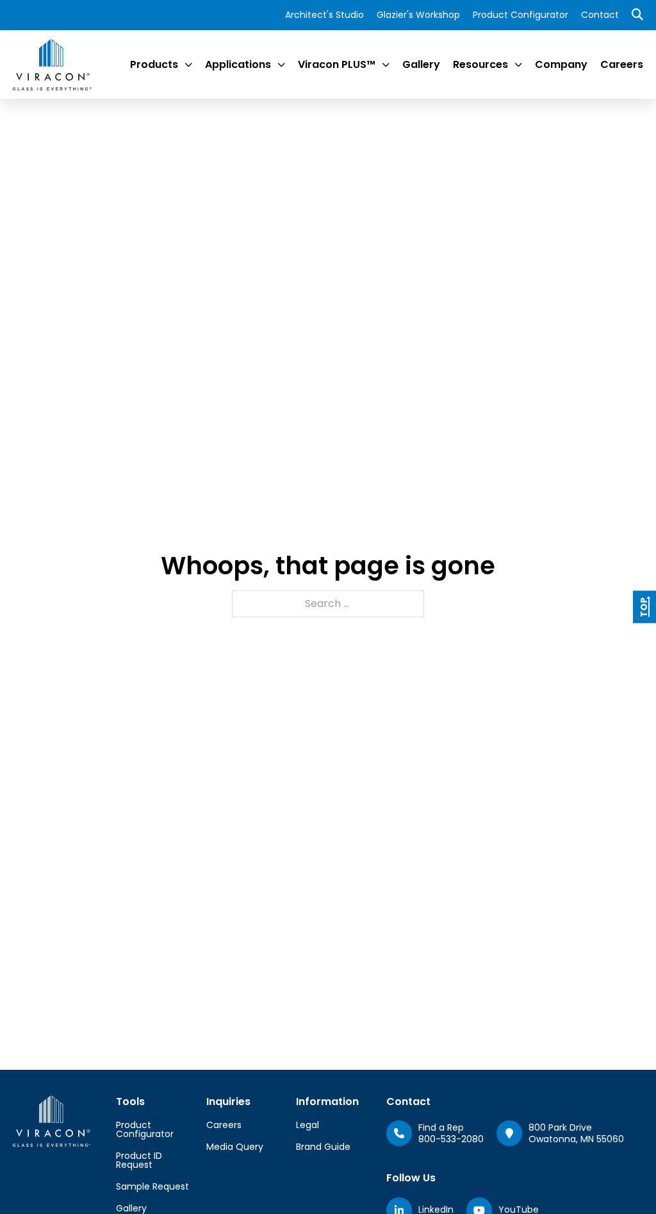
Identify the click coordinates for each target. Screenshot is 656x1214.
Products (154, 64)
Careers (621, 64)
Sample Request (152, 1186)
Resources (480, 64)
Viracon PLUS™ (336, 64)
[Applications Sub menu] (281, 65)
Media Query (234, 1146)
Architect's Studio (324, 14)
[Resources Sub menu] (518, 65)
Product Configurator (520, 14)
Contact (600, 14)
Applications (238, 64)
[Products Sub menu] (188, 65)
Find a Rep (441, 1127)
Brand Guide (323, 1146)
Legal (307, 1124)
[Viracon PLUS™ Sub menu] (386, 65)
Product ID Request (139, 1160)
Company (561, 64)
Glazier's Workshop (418, 14)
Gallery (421, 64)
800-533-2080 (451, 1139)
